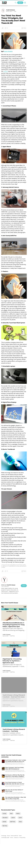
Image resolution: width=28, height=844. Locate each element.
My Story (5, 825)
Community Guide (5, 837)
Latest (20, 817)
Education (5, 817)
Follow (23, 585)
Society (4, 813)
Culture (13, 817)
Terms (11, 837)
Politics (18, 813)
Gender (4, 821)
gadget (6, 71)
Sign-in (20, 2)
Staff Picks (12, 821)
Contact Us (16, 837)
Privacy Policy (22, 837)
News (20, 821)
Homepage (4, 835)
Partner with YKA (14, 835)
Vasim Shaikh (8, 51)
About (8, 835)
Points (20, 835)
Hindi (11, 813)
